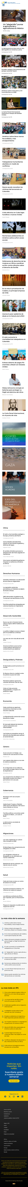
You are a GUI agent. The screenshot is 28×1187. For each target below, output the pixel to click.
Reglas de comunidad (9, 1134)
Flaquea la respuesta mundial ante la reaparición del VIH (14, 905)
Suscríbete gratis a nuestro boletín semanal (14, 1074)
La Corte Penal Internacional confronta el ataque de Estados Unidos (12, 113)
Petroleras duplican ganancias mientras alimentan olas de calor (12, 681)
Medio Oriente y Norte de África (11, 1150)
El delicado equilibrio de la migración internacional (15, 1005)
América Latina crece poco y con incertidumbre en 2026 (12, 91)
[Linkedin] (22, 1097)
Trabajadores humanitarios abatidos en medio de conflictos (12, 164)
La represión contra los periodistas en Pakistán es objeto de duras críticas (13, 589)
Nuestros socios (8, 1111)
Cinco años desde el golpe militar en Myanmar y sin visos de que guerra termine (15, 994)
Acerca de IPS (7, 1109)
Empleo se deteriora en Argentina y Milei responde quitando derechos (14, 1016)
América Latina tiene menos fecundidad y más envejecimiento (13, 139)
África (5, 1139)
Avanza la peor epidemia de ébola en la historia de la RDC (15, 958)
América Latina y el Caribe (10, 1141)
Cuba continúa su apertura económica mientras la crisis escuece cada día (12, 709)
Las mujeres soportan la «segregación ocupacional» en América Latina (15, 1022)
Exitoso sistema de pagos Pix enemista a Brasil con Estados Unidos (13, 365)
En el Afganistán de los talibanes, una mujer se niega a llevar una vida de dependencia (13, 769)
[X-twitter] (10, 1097)
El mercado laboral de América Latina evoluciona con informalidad (13, 726)
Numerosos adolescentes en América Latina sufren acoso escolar (13, 238)
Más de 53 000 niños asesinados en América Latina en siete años (14, 1028)
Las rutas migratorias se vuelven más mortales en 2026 (12, 840)
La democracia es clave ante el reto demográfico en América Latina (13, 49)
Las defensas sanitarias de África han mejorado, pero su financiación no (13, 897)
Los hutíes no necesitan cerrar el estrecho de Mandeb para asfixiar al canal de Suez (13, 735)
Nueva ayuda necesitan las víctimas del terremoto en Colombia (12, 189)
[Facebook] (5, 1097)
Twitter (5, 1127)
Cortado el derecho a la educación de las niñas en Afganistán (14, 580)
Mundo (5, 1152)
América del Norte (8, 1143)
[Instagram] (14, 1097)
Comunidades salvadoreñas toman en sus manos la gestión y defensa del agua (13, 543)
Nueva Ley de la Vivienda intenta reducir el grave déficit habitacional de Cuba (13, 623)
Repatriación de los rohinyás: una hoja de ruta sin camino (13, 864)
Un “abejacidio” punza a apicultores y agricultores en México (13, 26)
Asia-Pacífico (7, 1145)
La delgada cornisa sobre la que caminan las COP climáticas (13, 1011)
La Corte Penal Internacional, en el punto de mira (14, 969)
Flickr (5, 1131)
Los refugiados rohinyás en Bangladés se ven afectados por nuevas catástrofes (12, 856)
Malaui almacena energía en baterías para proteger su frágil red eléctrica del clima (13, 390)
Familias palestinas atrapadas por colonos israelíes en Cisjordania (14, 605)
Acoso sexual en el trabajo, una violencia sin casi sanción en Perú (13, 753)
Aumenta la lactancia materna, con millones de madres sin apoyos (13, 889)
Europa (5, 1147)
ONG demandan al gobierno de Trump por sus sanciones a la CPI (13, 597)
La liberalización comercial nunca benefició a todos (14, 717)
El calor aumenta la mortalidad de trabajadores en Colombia (14, 339)
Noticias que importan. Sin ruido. (14, 1066)
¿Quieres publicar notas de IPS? (11, 1118)
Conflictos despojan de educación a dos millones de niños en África (15, 1040)
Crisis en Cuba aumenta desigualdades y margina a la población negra (11, 690)
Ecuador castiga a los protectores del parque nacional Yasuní (13, 70)
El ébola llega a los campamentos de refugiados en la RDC (14, 847)
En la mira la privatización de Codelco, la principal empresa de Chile (13, 291)
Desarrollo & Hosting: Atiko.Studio (14, 1180)
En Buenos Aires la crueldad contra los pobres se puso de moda (13, 674)
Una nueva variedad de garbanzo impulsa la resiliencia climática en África (13, 562)
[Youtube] (18, 1097)
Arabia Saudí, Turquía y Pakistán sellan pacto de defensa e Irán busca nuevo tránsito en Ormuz (14, 805)
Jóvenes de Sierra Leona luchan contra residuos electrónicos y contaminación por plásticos (12, 647)
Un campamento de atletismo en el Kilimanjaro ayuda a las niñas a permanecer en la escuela (13, 778)
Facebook (6, 1129)
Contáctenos (7, 1113)
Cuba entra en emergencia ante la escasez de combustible (14, 1046)
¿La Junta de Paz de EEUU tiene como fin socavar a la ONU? (13, 1000)
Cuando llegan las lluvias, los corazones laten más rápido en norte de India (15, 1034)
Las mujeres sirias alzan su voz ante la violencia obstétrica (13, 761)
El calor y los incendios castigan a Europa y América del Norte (13, 534)
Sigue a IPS (6, 1123)
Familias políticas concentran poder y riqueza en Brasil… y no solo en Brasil (13, 814)
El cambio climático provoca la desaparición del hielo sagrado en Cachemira (14, 552)
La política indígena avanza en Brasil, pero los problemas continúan (14, 631)
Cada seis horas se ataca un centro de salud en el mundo (13, 881)
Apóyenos (6, 1116)
